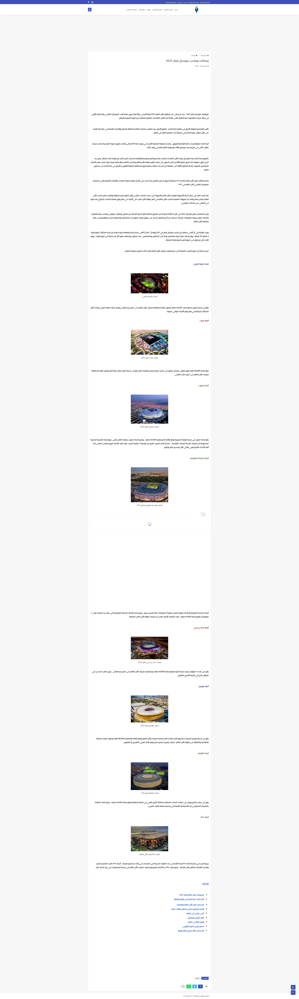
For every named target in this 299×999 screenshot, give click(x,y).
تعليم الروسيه (157, 9)
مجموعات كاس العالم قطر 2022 (191, 895)
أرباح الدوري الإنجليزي (196, 917)
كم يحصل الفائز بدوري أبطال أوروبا (191, 930)
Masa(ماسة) (187, 995)
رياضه (149, 9)
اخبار (176, 9)
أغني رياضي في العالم (195, 913)
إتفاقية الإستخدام (171, 2)
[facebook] (88, 2)
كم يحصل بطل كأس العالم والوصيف (190, 904)
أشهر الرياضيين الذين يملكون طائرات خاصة (187, 909)
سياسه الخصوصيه (193, 2)
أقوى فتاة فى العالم (196, 922)
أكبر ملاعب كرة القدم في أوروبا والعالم (189, 899)
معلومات (142, 9)
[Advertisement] (149, 33)
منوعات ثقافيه (132, 9)
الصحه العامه (168, 9)
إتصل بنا (179, 2)
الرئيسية (203, 55)
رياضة (193, 55)
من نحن (185, 2)
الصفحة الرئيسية (205, 2)
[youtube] (92, 2)
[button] (200, 986)
